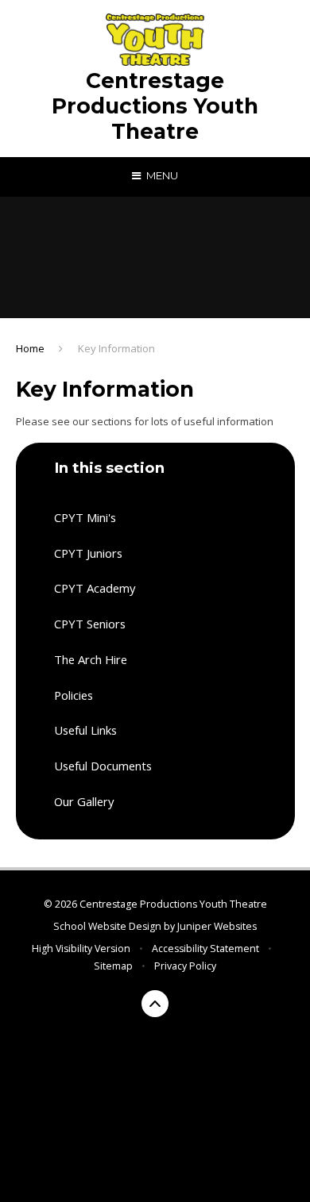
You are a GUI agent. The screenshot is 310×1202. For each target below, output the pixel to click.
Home (30, 348)
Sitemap (113, 966)
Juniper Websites (217, 926)
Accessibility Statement (205, 948)
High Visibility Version (81, 948)
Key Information (116, 348)
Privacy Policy (185, 966)
